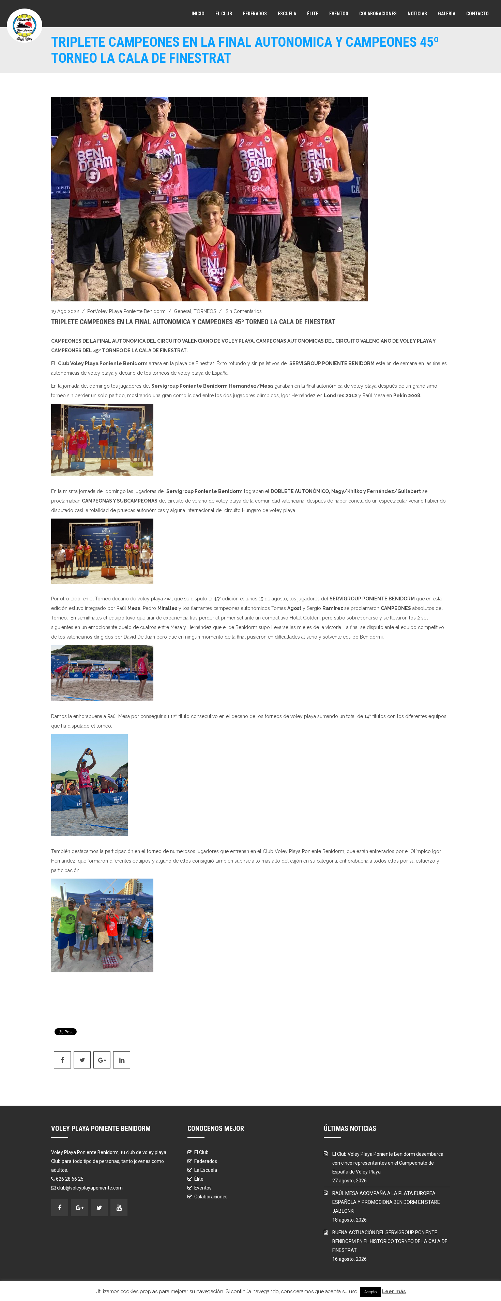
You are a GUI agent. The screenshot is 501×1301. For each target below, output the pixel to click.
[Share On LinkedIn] (121, 1059)
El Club (223, 13)
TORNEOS (205, 311)
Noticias (417, 13)
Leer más (394, 1291)
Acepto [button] (370, 1292)
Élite (312, 13)
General (182, 311)
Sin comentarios (244, 311)
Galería (446, 13)
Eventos (338, 13)
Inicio (198, 13)
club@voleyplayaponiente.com (90, 1188)
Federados (255, 13)
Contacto (477, 13)
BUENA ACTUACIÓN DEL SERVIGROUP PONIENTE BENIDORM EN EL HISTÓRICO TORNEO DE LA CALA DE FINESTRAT (389, 1241)
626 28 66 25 (70, 1179)
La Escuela (205, 1170)
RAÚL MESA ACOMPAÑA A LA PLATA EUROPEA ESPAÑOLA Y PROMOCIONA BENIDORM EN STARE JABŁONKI (386, 1202)
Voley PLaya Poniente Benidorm (130, 311)
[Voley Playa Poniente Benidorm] (24, 26)
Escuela (287, 13)
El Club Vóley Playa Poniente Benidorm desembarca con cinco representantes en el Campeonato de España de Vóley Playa (387, 1163)
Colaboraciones (378, 13)
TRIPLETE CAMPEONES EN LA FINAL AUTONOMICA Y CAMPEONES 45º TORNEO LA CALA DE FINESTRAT (193, 322)
